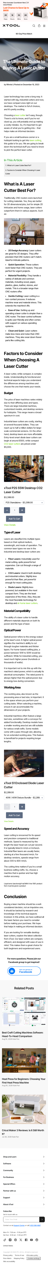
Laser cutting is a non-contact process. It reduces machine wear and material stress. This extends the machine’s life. (23, 301)
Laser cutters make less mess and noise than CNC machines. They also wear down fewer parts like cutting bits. (23, 335)
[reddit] (36, 1239)
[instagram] (10, 1239)
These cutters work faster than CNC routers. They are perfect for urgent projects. (23, 267)
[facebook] (26, 1239)
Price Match (7, 1258)
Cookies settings (33, 1258)
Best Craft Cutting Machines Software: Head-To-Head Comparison (22, 1034)
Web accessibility (9, 1261)
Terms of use (19, 1255)
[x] (20, 1239)
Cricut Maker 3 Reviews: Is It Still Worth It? (23, 1132)
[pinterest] (15, 1239)
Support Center (19, 1225)
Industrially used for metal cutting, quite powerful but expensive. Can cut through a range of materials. (23, 564)
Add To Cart (14, 518)
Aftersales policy (32, 1255)
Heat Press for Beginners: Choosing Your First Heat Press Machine (23, 1081)
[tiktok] (4, 1239)
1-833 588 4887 (35, 1225)
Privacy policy (8, 1255)
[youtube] (31, 1239)
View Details (10, 525)
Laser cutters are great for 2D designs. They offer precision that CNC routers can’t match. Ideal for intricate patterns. (23, 255)
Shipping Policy (19, 1258)
